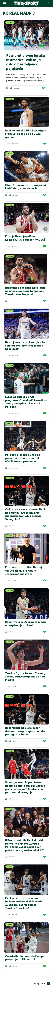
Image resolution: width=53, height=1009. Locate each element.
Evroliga (10, 99)
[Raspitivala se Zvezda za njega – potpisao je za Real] (26, 603)
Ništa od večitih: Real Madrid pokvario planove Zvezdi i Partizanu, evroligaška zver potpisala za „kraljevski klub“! (24, 845)
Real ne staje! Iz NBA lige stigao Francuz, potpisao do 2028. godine (25, 134)
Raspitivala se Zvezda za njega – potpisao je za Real (25, 623)
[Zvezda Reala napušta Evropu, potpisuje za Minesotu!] (26, 937)
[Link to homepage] (26, 3)
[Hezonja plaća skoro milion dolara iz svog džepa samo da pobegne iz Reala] (26, 709)
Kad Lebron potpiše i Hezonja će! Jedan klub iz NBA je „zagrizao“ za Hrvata (24, 571)
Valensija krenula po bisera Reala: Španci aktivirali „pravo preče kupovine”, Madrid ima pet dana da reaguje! (25, 787)
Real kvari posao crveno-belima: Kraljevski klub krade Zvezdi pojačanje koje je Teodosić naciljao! (24, 903)
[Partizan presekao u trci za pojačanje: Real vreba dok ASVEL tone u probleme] (26, 436)
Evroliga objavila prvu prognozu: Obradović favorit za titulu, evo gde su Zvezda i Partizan (26, 401)
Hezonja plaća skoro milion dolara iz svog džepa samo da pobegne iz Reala (25, 731)
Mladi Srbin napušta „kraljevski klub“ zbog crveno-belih (25, 186)
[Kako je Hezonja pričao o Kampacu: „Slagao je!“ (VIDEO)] (26, 218)
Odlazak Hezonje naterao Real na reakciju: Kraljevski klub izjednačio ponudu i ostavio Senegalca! (25, 514)
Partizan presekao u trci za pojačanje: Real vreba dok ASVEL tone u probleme (22, 458)
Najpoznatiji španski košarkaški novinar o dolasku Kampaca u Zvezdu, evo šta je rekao (25, 291)
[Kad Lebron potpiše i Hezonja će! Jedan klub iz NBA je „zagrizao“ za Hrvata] (26, 549)
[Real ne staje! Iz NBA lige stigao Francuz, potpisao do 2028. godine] (26, 112)
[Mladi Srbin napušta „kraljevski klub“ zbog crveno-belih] (26, 166)
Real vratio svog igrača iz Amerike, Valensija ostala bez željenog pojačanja (25, 62)
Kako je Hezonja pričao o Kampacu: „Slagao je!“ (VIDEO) (25, 238)
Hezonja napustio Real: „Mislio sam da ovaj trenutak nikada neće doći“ (25, 345)
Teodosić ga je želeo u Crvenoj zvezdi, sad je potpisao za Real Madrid (25, 676)
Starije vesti (39, 983)
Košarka (10, 22)
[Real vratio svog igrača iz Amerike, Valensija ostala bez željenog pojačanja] (26, 35)
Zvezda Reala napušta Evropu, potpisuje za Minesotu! (25, 957)
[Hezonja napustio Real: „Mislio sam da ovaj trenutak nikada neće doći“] (26, 324)
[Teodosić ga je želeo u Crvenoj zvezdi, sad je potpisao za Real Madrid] (26, 655)
